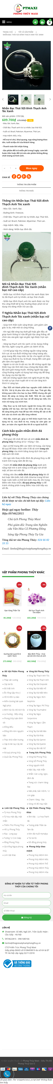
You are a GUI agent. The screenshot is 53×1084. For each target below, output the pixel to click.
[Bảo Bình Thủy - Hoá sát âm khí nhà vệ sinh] (36, 640)
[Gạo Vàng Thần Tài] (12, 597)
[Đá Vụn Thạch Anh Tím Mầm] (36, 597)
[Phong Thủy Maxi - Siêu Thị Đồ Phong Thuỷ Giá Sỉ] (26, 9)
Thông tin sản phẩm (26, 184)
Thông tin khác (26, 191)
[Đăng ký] (42, 22)
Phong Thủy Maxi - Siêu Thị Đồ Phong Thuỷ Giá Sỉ (35, 1062)
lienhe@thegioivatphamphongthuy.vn (23, 943)
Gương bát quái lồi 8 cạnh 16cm (12, 655)
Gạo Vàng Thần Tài (12, 610)
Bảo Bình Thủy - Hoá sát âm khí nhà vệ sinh (36, 655)
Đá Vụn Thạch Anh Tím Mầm (36, 611)
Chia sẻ (6, 177)
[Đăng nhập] (35, 22)
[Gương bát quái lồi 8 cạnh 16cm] (12, 640)
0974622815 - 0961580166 (17, 938)
